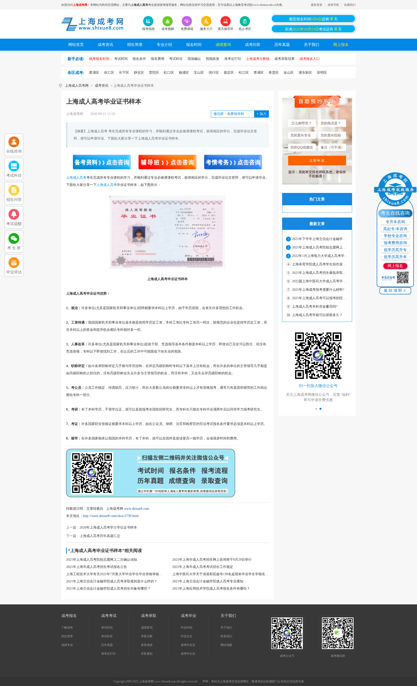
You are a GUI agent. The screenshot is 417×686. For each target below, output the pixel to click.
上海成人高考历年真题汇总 (100, 536)
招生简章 (135, 44)
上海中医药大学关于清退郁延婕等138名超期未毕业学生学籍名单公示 (220, 574)
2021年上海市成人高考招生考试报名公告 (96, 567)
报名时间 (194, 44)
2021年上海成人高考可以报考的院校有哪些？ (320, 298)
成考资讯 (105, 44)
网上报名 (341, 44)
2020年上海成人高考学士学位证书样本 (108, 527)
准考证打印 (108, 653)
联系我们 (226, 636)
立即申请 (317, 161)
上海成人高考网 (77, 85)
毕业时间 (186, 627)
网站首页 (76, 44)
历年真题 (282, 44)
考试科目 (107, 636)
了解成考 (67, 627)
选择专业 (67, 645)
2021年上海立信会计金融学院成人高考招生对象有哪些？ (108, 588)
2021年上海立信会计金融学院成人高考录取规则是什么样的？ (111, 581)
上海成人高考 (76, 177)
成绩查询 (223, 44)
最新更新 (316, 5)
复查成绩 (147, 645)
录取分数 (147, 636)
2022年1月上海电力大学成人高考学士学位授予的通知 (320, 256)
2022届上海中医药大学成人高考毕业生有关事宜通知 (320, 281)
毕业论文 (186, 636)
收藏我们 (350, 5)
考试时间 (107, 627)
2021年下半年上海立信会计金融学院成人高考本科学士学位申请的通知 (320, 239)
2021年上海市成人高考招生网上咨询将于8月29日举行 (212, 559)
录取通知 (147, 653)
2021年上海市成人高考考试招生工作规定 (202, 567)
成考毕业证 (188, 645)
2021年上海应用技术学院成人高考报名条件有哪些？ (211, 588)
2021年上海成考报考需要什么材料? (318, 289)
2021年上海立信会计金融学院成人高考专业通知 (207, 581)
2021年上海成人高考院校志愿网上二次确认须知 (101, 559)
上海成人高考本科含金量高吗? (314, 306)
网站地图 (226, 645)
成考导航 (333, 5)
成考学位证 (188, 653)
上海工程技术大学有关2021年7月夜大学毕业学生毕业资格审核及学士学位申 (114, 574)
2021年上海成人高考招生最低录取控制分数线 (320, 273)
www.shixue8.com (136, 508)
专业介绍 (164, 44)
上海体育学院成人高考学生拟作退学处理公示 (320, 264)
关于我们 (311, 44)
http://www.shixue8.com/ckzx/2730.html (111, 516)
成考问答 (252, 44)
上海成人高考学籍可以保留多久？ (317, 315)
